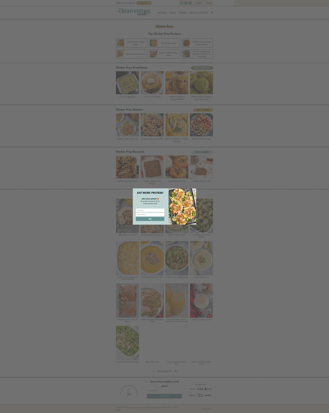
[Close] (194, 190)
